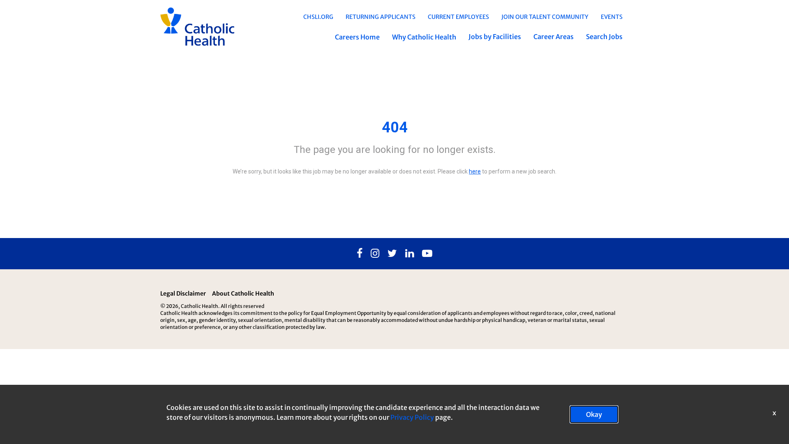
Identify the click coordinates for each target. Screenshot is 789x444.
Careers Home (357, 37)
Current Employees (458, 17)
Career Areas (553, 36)
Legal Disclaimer (183, 293)
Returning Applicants (380, 17)
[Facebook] (359, 253)
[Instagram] (375, 253)
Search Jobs (604, 36)
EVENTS (612, 17)
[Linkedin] (409, 253)
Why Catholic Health (424, 37)
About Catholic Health (243, 293)
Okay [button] (594, 414)
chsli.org (318, 17)
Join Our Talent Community (544, 17)
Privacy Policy (412, 417)
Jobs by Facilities (494, 36)
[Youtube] (427, 253)
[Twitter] (392, 253)
